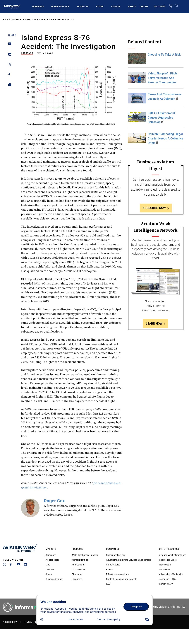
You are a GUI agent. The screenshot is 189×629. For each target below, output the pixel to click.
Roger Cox (27, 53)
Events (116, 6)
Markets (38, 6)
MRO (48, 564)
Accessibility (10, 621)
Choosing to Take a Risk (164, 54)
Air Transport (52, 560)
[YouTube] (18, 565)
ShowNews (164, 569)
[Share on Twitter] (8, 65)
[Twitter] (4, 565)
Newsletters (165, 564)
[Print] (8, 85)
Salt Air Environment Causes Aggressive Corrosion (161, 117)
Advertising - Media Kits (171, 574)
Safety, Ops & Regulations (56, 19)
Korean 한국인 (166, 584)
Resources (77, 579)
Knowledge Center (168, 560)
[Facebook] (11, 565)
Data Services (78, 569)
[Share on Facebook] (8, 75)
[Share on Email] (8, 44)
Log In (144, 6)
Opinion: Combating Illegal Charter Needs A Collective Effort (165, 138)
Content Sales (113, 564)
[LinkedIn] (25, 565)
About (132, 6)
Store (100, 6)
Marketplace (60, 6)
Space (49, 574)
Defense (50, 569)
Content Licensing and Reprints (121, 579)
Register (160, 6)
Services (83, 6)
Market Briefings (80, 560)
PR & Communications (117, 574)
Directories (77, 574)
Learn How (154, 323)
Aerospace (51, 555)
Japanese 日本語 (167, 579)
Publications (78, 564)
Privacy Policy (32, 621)
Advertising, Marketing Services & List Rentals (128, 560)
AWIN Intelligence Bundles (85, 555)
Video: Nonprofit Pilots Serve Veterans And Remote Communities (163, 78)
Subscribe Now (154, 208)
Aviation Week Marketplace (172, 555)
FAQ (108, 584)
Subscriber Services (115, 555)
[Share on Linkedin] (8, 55)
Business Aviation (24, 19)
